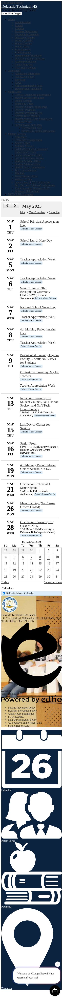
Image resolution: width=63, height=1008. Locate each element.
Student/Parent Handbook (28, 55)
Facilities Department (26, 31)
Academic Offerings (25, 61)
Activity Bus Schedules (27, 115)
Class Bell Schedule (25, 67)
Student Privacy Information (30, 167)
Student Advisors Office (27, 164)
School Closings (23, 43)
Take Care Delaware (26, 170)
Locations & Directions (27, 34)
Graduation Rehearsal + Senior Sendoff (35, 485)
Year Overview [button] (37, 212)
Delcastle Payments (25, 109)
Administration (23, 22)
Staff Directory (23, 49)
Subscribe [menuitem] (54, 212)
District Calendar (24, 40)
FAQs (18, 82)
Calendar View (53, 582)
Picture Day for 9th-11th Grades (38, 130)
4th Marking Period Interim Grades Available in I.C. (38, 467)
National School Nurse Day (38, 307)
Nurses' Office (22, 143)
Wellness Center (23, 179)
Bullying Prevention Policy (22, 710)
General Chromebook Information (33, 94)
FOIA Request (16, 716)
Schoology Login (24, 103)
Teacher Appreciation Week (37, 259)
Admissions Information (27, 73)
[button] (11, 19)
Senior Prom (28, 443)
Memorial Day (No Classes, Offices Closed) (38, 505)
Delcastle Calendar (25, 37)
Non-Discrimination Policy (22, 719)
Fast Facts (20, 79)
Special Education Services (29, 158)
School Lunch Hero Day (36, 240)
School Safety (22, 46)
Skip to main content (12, 2)
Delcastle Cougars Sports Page (31, 106)
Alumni (19, 25)
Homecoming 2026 (32, 127)
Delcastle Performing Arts (28, 112)
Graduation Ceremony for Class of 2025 (36, 524)
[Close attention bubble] (57, 964)
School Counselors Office (28, 155)
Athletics (19, 28)
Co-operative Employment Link (25, 722)
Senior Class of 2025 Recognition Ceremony (35, 289)
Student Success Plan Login (29, 97)
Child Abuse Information (21, 713)
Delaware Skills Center (27, 191)
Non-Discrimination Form (28, 85)
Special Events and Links (28, 124)
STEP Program (23, 52)
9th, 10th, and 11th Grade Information (35, 185)
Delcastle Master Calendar (20, 593)
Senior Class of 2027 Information (32, 182)
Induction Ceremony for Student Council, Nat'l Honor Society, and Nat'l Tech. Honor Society (39, 403)
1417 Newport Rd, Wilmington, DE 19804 (24, 618)
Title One (20, 173)
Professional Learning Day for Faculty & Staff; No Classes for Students (39, 358)
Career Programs (24, 64)
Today (5, 582)
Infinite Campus (23, 100)
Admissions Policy (25, 76)
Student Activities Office (28, 161)
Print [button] (22, 212)
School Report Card (18, 725)
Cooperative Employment (28, 140)
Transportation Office (26, 176)
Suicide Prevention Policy (21, 707)
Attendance (21, 137)
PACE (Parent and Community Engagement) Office (31, 150)
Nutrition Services (24, 146)
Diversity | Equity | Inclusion (30, 58)
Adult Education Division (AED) (32, 188)
